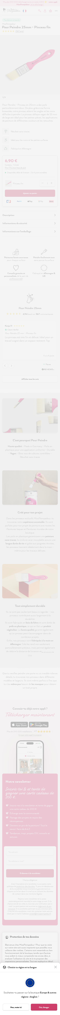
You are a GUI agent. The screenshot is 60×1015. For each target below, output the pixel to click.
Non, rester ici (16, 1007)
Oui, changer (44, 1007)
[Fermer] (56, 967)
